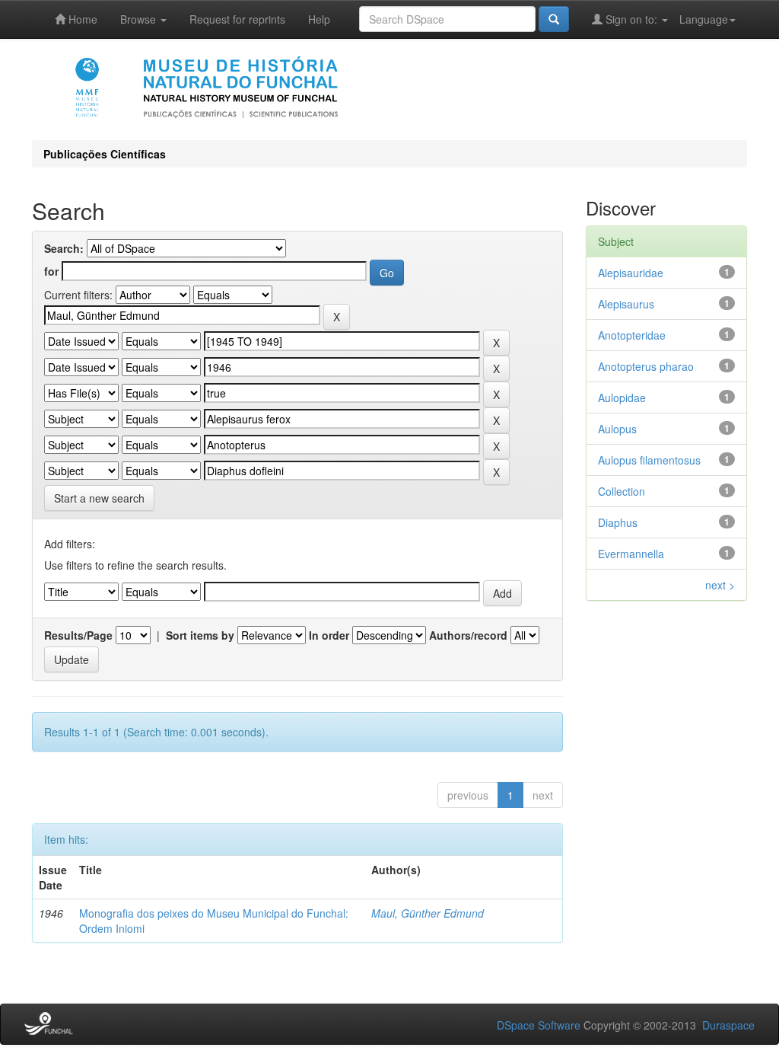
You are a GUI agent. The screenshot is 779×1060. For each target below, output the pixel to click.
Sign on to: (631, 19)
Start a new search (99, 498)
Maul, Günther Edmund (427, 913)
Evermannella (631, 553)
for (51, 271)
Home (81, 19)
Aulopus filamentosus (649, 460)
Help (319, 19)
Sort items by (200, 635)
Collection (621, 491)
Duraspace (728, 1025)
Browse (139, 19)
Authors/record (468, 635)
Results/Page (78, 635)
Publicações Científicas (104, 153)
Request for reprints (237, 19)
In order (329, 635)
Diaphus (618, 522)
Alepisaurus (626, 303)
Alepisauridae (630, 272)
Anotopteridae (632, 335)
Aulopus (617, 428)
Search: (64, 248)
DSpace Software (538, 1025)
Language (703, 19)
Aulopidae (622, 397)
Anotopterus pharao (646, 366)
